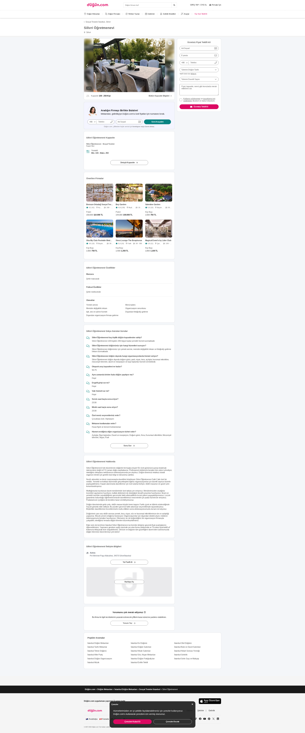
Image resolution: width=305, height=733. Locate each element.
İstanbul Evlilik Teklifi (139, 662)
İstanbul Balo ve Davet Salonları (187, 647)
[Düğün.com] (97, 5)
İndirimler (151, 14)
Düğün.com (90, 689)
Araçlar (186, 14)
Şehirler (200, 711)
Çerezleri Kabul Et (132, 722)
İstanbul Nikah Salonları (140, 651)
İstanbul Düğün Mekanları (98, 643)
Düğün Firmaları (114, 14)
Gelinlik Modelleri (169, 14)
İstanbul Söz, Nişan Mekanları (143, 655)
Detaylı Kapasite (127, 163)
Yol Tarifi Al (127, 562)
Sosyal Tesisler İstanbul (149, 689)
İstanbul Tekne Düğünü (97, 651)
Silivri (108, 22)
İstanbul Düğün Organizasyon (99, 659)
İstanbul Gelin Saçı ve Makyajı (186, 659)
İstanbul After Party (95, 655)
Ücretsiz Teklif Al (201, 107)
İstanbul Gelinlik (180, 655)
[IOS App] (210, 701)
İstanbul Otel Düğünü (183, 643)
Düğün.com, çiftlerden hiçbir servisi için (129, 126)
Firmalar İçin (216, 5)
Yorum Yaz (127, 623)
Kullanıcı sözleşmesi (191, 99)
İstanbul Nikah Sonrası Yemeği (187, 651)
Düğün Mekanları (93, 14)
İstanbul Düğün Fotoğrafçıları (143, 659)
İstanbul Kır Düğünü (139, 643)
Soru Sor (127, 446)
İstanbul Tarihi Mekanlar (97, 647)
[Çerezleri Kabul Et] (192, 704)
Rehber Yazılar (134, 14)
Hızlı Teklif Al (202, 14)
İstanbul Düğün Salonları (141, 647)
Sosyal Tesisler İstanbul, (95, 22)
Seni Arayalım (157, 122)
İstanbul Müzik (93, 662)
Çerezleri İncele (172, 722)
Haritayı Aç (129, 582)
